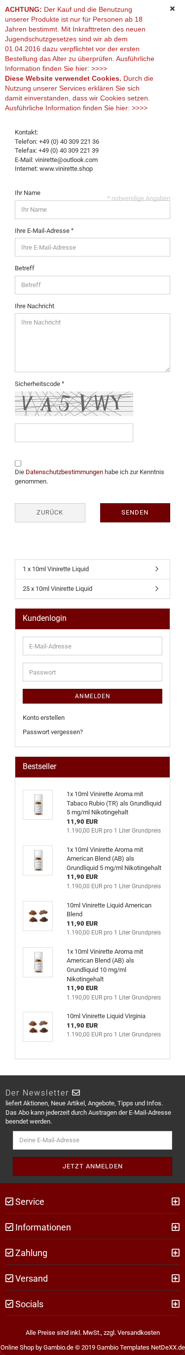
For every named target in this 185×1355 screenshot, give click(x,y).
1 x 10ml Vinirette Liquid (56, 569)
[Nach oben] (165, 1340)
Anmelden (93, 696)
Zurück (50, 512)
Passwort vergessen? (53, 732)
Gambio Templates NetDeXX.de (141, 1347)
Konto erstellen (44, 717)
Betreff (25, 268)
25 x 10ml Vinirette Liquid (57, 588)
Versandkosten (138, 1332)
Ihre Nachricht (34, 306)
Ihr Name (27, 192)
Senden (134, 512)
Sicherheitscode (38, 383)
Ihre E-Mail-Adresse (43, 230)
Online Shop (17, 1347)
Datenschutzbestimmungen (64, 472)
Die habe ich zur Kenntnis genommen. (89, 476)
